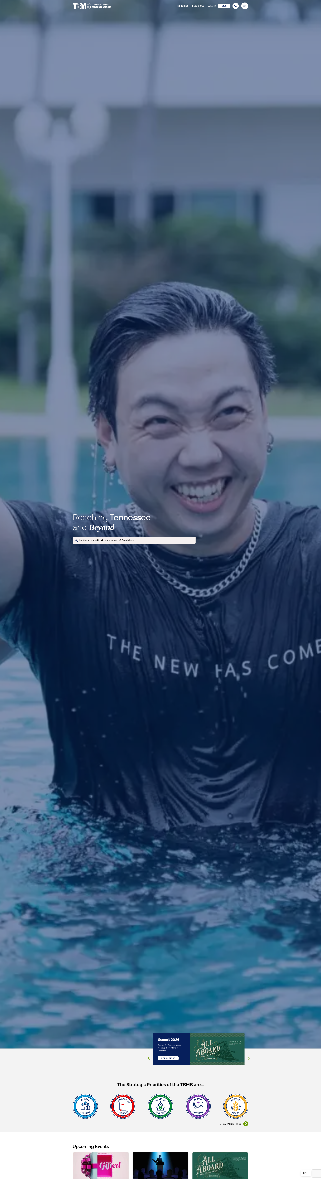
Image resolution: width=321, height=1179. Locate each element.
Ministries (182, 6)
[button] (249, 1058)
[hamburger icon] (244, 6)
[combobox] (134, 540)
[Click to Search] (235, 6)
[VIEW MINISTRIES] (245, 1123)
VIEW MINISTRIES (230, 1123)
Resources (198, 6)
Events (212, 6)
